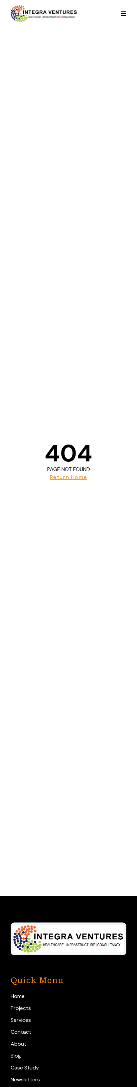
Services (21, 1019)
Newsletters (25, 1079)
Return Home (68, 477)
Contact (21, 1031)
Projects (21, 1008)
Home (18, 996)
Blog (16, 1055)
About (18, 1043)
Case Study (25, 1067)
